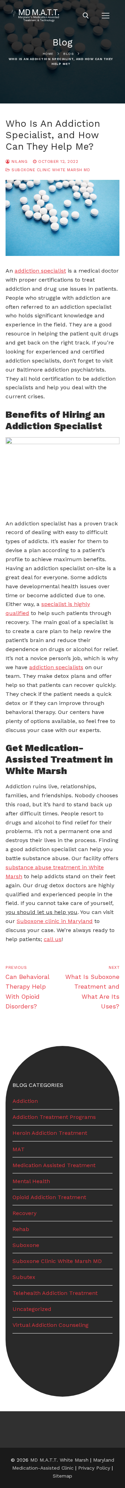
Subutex (23, 1277)
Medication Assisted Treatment (53, 1165)
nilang (18, 161)
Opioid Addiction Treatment (49, 1197)
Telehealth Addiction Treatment (55, 1293)
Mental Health (31, 1181)
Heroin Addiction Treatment (49, 1133)
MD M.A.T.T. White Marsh (59, 1460)
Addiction (25, 1101)
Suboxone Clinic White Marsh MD (50, 169)
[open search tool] (86, 16)
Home (48, 54)
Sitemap (62, 1476)
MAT (18, 1149)
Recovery (24, 1213)
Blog (68, 54)
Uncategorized (31, 1309)
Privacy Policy (95, 1468)
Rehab (20, 1229)
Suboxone (25, 1245)
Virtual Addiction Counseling (50, 1325)
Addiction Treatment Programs (54, 1117)
